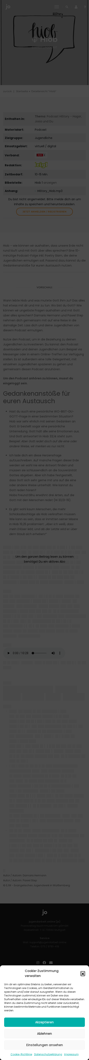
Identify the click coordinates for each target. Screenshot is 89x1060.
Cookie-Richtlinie (21, 1054)
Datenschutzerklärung (48, 1054)
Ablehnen (44, 1033)
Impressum (71, 1054)
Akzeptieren (44, 1022)
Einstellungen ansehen (44, 1045)
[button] (83, 973)
